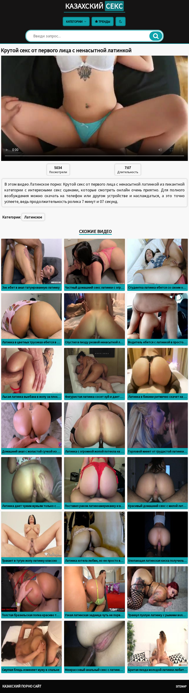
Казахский (94, 6)
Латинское (33, 217)
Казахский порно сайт (21, 686)
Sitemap (181, 686)
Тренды (104, 21)
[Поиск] (155, 36)
